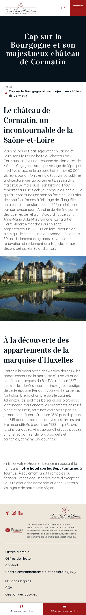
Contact (11, 565)
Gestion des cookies (21, 594)
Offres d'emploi (17, 552)
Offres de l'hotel (18, 559)
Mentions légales (18, 581)
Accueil (8, 86)
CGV (8, 588)
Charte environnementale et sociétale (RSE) (40, 572)
